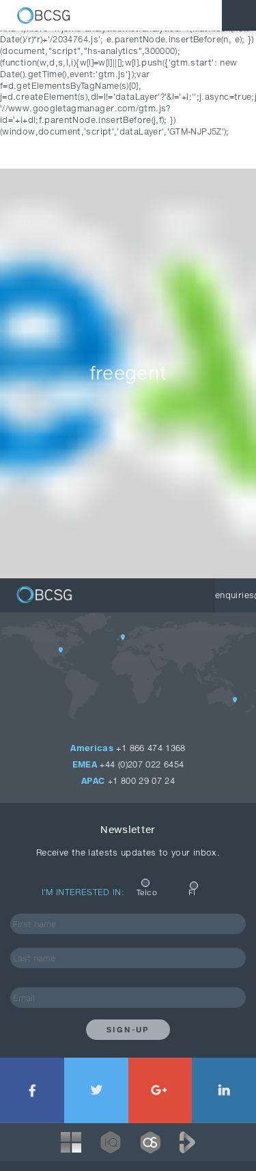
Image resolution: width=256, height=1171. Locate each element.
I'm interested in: (83, 892)
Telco (147, 892)
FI (191, 892)
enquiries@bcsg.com (235, 595)
